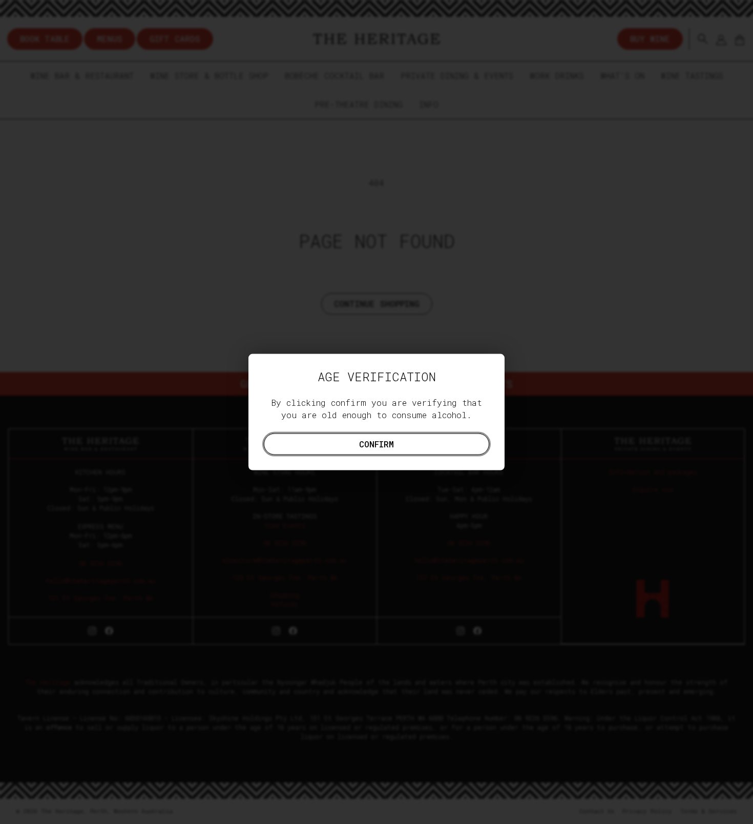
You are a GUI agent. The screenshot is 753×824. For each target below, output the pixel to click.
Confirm (376, 443)
